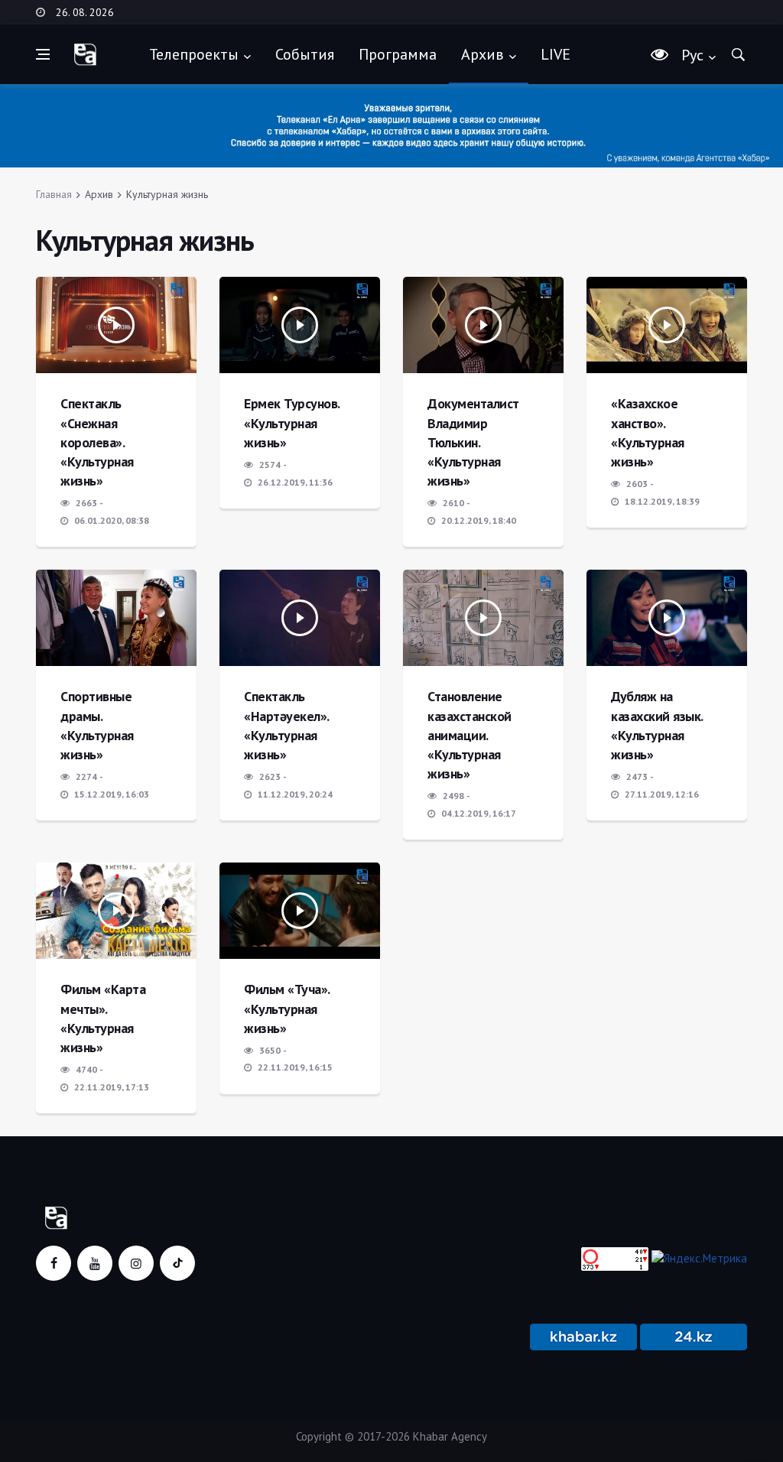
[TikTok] (177, 1263)
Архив (482, 54)
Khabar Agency (450, 1436)
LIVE (555, 54)
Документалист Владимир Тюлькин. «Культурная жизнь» (473, 442)
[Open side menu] (43, 54)
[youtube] (94, 1263)
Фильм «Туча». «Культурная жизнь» (287, 1008)
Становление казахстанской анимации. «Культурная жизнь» (469, 734)
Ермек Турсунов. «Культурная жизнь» (292, 422)
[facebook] (53, 1263)
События (304, 54)
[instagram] (136, 1263)
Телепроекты (194, 54)
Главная (54, 194)
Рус (692, 55)
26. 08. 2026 (85, 12)
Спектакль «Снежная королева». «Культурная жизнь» (97, 442)
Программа (398, 54)
